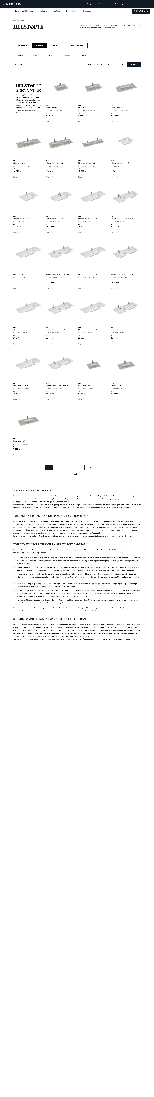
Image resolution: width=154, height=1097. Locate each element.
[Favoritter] (127, 11)
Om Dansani (102, 4)
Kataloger (56, 11)
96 (109, 64)
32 (104, 468)
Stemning (119, 64)
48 (105, 64)
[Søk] (120, 11)
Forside (15, 20)
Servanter (22, 20)
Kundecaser (87, 11)
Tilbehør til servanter (76, 45)
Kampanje (90, 4)
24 (102, 64)
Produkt (134, 64)
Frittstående (56, 45)
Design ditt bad (71, 11)
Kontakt (131, 4)
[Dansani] (12, 4)
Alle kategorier (22, 45)
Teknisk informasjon (117, 4)
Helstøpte (39, 45)
